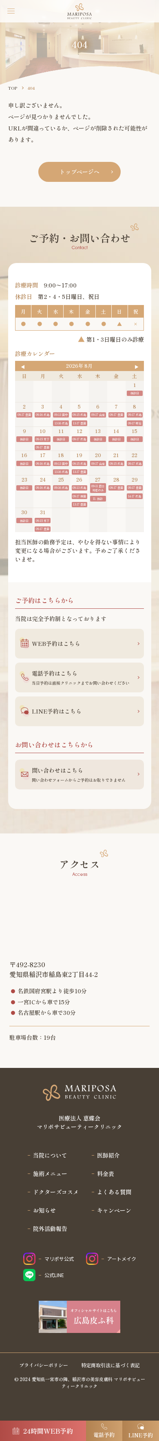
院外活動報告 (50, 1228)
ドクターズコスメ (56, 1192)
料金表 (105, 1173)
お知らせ (44, 1210)
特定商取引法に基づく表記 (110, 1364)
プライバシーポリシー (43, 1364)
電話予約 (104, 1435)
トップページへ (79, 172)
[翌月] (136, 366)
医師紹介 (108, 1155)
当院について (50, 1155)
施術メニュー (50, 1173)
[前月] (22, 366)
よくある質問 (114, 1192)
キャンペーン (114, 1210)
